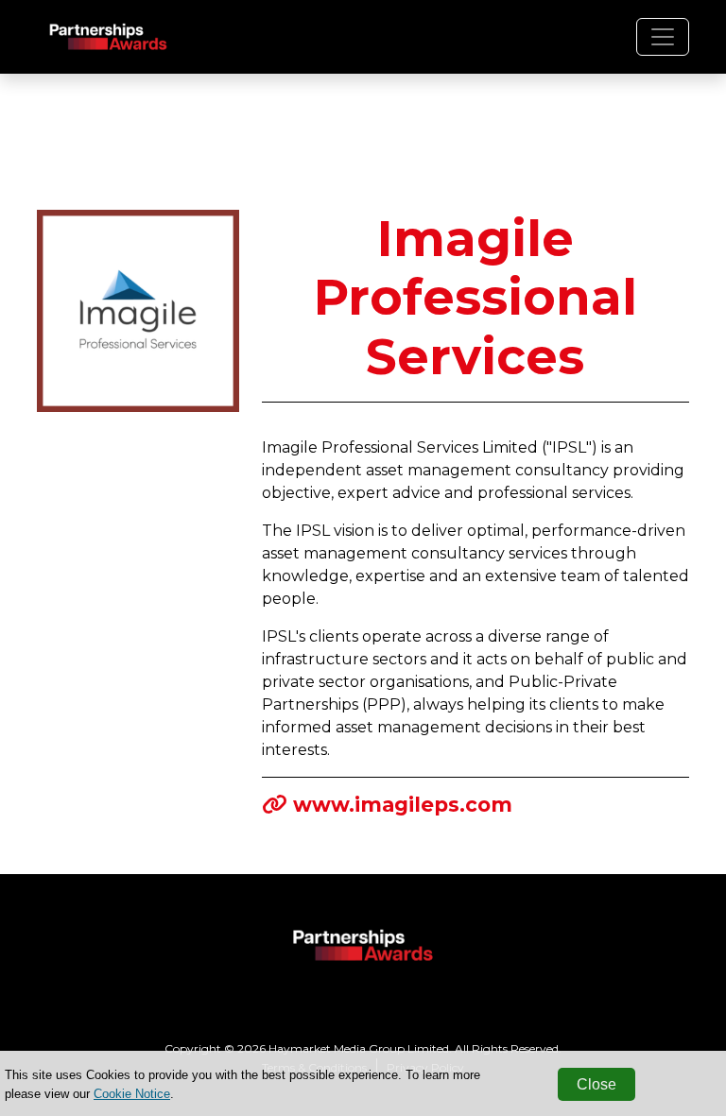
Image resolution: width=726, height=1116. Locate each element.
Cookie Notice (132, 1094)
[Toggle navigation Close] (662, 37)
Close (596, 1084)
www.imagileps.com (402, 804)
